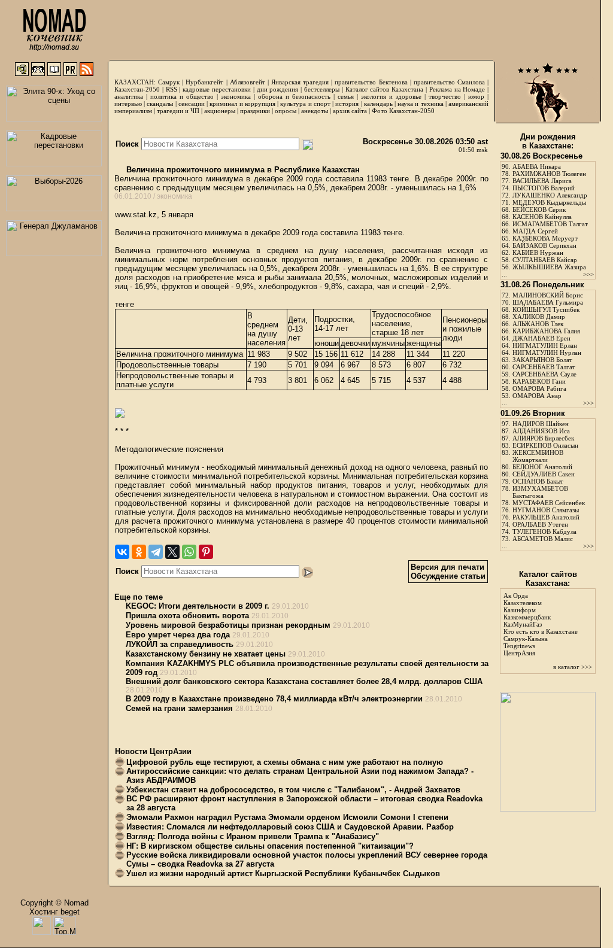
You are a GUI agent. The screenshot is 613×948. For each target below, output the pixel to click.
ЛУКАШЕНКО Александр (549, 195)
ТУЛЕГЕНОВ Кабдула (544, 531)
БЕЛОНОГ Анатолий (542, 466)
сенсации (191, 103)
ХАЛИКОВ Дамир (538, 316)
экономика (236, 96)
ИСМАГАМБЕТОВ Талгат (550, 223)
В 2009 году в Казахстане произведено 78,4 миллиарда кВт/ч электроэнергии (274, 698)
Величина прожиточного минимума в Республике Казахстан (242, 169)
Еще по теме (138, 596)
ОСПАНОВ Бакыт (537, 481)
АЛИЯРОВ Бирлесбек (543, 438)
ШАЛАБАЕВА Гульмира (547, 302)
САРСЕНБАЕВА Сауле (544, 374)
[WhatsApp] (189, 552)
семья (346, 96)
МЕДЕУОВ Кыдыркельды (549, 202)
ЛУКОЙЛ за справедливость (179, 644)
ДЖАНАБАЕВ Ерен (541, 338)
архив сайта (350, 110)
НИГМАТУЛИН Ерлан (544, 345)
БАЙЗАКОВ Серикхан (544, 245)
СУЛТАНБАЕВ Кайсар (544, 259)
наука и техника (420, 103)
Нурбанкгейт (204, 82)
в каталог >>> (572, 666)
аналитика (128, 96)
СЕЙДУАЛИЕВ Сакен (543, 474)
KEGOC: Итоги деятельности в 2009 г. (197, 605)
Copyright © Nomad (54, 902)
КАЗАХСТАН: (135, 82)
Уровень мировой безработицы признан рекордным (228, 625)
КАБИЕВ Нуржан (537, 252)
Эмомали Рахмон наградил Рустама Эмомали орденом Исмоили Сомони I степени (287, 817)
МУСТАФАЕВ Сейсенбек (548, 502)
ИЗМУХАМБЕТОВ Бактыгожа (540, 492)
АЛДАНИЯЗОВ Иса (541, 430)
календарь (378, 103)
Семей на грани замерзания (179, 708)
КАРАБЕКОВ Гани (539, 381)
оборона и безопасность (294, 96)
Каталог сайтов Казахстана (384, 89)
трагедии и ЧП (178, 110)
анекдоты (314, 110)
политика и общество (182, 96)
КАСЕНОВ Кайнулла (542, 216)
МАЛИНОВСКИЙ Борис (547, 295)
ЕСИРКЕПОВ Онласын (545, 445)
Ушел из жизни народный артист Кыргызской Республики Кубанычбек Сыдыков (283, 873)
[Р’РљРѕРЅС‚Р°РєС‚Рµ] (122, 552)
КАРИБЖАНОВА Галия (546, 331)
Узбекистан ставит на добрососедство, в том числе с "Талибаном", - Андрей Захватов (293, 789)
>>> (588, 274)
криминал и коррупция (242, 103)
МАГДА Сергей (535, 231)
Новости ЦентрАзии (153, 751)
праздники (255, 110)
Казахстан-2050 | (140, 89)
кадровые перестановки (217, 89)
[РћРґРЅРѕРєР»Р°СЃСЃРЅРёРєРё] (139, 552)
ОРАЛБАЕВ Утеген (540, 524)
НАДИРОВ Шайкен (540, 423)
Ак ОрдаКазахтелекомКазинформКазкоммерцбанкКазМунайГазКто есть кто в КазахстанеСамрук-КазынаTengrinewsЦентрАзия (540, 624)
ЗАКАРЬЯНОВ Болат (542, 359)
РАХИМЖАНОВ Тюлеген (549, 173)
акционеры (219, 110)
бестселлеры (321, 89)
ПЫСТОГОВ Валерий (543, 188)
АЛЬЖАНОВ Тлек (537, 323)
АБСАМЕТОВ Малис (542, 538)
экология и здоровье (391, 96)
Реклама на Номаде (457, 89)
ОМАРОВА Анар (537, 395)
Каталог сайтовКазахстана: (548, 579)
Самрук (169, 82)
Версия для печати (447, 567)
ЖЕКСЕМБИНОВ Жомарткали (537, 456)
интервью (128, 103)
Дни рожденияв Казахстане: (548, 141)
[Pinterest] (206, 552)
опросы (285, 110)
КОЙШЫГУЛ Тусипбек (545, 309)
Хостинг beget (54, 911)
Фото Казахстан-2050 (403, 110)
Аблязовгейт (247, 82)
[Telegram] (155, 552)
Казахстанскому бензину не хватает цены (206, 653)
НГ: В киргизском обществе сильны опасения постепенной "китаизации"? (270, 845)
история (347, 103)
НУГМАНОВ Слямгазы (545, 510)
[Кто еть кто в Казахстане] (548, 808)
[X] (172, 552)
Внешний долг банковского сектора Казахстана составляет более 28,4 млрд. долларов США (304, 681)
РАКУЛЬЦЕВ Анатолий (545, 517)
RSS (171, 89)
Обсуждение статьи (448, 576)
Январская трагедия (300, 82)
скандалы (160, 103)
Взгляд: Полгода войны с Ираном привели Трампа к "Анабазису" (252, 836)
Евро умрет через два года (178, 634)
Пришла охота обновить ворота (187, 615)
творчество (445, 96)
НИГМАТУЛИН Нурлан (546, 352)
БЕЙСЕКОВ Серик (539, 209)
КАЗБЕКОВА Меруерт (545, 238)
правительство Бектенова (371, 82)
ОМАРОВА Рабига (539, 388)
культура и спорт (305, 103)
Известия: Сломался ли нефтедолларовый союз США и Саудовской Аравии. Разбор (290, 826)
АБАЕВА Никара (536, 166)
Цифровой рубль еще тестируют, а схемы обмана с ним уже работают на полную (284, 762)
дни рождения (278, 89)
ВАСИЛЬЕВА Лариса (542, 180)
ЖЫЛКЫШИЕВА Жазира (549, 267)
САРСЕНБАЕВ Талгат (543, 366)
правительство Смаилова (449, 82)
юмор (476, 96)
